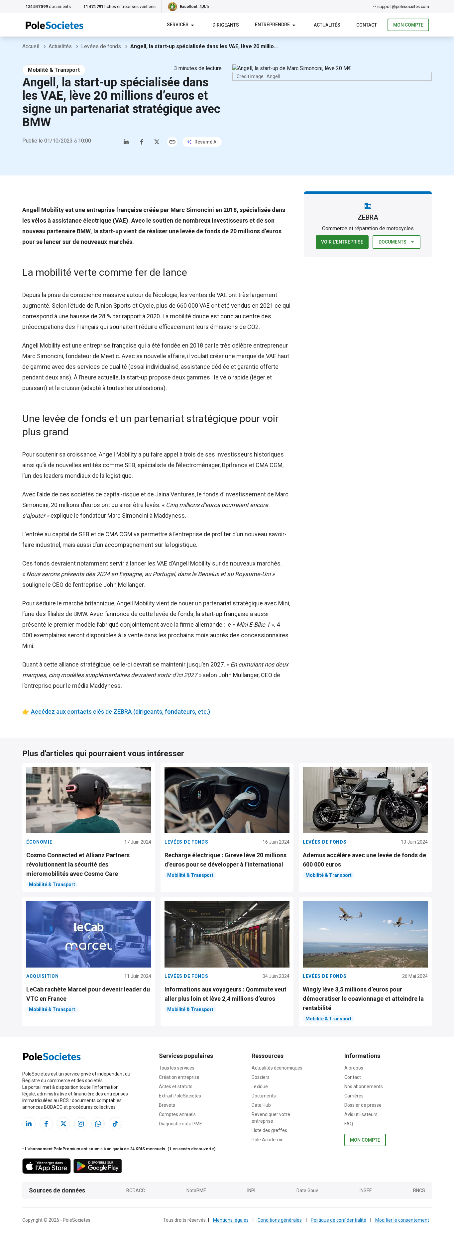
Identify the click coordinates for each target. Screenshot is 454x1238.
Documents (392, 242)
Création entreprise (179, 1077)
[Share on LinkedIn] (126, 142)
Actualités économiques (277, 1068)
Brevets (167, 1105)
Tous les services (176, 1068)
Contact (352, 1077)
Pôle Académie (268, 1139)
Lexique (260, 1086)
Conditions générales (280, 1220)
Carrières (354, 1095)
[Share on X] (157, 142)
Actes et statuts (175, 1086)
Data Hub (261, 1105)
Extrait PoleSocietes (180, 1095)
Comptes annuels (177, 1114)
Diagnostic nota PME (180, 1123)
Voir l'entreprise (342, 242)
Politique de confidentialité (338, 1220)
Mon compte (408, 25)
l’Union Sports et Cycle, (125, 305)
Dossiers (261, 1077)
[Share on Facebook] (142, 142)
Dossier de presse (363, 1105)
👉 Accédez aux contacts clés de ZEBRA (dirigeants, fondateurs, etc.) (116, 711)
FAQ (348, 1123)
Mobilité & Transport (54, 70)
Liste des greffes (269, 1130)
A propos (353, 1068)
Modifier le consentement (402, 1220)
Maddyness (169, 515)
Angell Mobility (41, 345)
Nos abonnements (363, 1086)
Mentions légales (231, 1220)
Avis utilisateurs (361, 1114)
